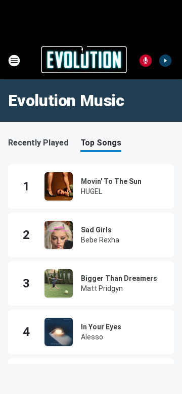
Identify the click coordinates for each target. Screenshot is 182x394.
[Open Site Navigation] (14, 61)
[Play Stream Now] (165, 61)
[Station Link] (83, 60)
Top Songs (100, 142)
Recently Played (38, 142)
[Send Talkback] (146, 61)
